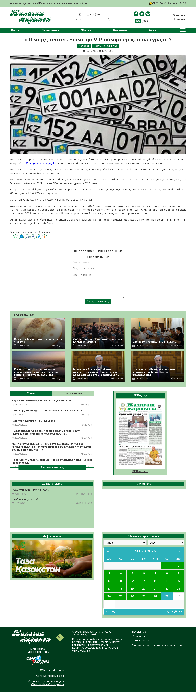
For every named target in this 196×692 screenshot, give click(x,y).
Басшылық (139, 631)
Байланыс (179, 15)
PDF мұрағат (140, 471)
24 (109, 596)
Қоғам (154, 30)
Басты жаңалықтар (105, 45)
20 (143, 588)
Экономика (50, 30)
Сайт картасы (140, 640)
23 (178, 588)
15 (167, 581)
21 (155, 588)
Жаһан (86, 30)
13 (144, 581)
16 (178, 581)
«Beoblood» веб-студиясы (47, 684)
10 (109, 581)
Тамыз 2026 (144, 551)
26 (132, 596)
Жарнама (180, 19)
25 (120, 596)
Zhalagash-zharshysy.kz (41, 163)
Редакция (138, 636)
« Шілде (111, 611)
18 (120, 588)
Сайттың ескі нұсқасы (50, 675)
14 (155, 581)
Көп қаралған (73, 393)
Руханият (120, 30)
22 (166, 588)
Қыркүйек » (174, 611)
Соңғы (31, 393)
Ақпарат (84, 45)
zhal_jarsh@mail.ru (93, 14)
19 (132, 588)
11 (121, 581)
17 (109, 588)
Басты (15, 30)
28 (155, 596)
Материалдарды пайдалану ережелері (157, 645)
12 (132, 581)
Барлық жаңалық (52, 467)
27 (143, 596)
